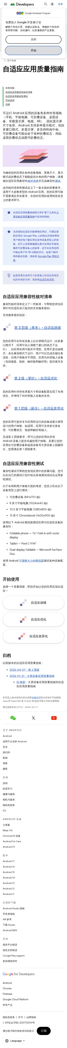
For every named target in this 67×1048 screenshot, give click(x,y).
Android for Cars (12, 841)
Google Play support (14, 955)
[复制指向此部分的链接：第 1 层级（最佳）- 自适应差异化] (17, 413)
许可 (20, 1017)
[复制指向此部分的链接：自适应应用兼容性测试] (47, 464)
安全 (5, 746)
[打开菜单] (5, 4)
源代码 (6, 752)
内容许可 (36, 697)
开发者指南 (9, 913)
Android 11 (8, 894)
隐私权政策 (9, 805)
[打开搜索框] (46, 4)
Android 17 (9, 861)
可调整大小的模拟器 (31, 560)
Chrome (7, 988)
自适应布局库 (47, 279)
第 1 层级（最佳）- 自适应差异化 (39, 408)
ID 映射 (20, 682)
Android (7, 736)
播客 (5, 768)
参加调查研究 (10, 961)
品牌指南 (31, 1017)
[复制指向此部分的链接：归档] (14, 656)
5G (4, 810)
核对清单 (32, 181)
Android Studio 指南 (14, 908)
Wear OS (8, 830)
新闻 (5, 757)
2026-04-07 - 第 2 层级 (24, 670)
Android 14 (9, 877)
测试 (57, 181)
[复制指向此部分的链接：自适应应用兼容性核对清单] (55, 297)
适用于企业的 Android (15, 741)
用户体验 (11, 60)
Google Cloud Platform (15, 999)
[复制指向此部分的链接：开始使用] (22, 580)
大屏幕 (6, 824)
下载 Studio (9, 924)
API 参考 (7, 919)
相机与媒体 (9, 799)
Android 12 (9, 888)
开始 (33, 50)
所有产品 (7, 1004)
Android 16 (9, 866)
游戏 (5, 783)
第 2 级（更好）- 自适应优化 (35, 378)
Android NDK (10, 930)
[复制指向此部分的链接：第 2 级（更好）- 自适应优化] (17, 383)
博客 (5, 763)
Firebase (7, 993)
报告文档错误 (10, 950)
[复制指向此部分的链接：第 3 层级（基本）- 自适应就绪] (17, 333)
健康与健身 (9, 794)
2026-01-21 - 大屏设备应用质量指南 (32, 676)
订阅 (44, 1031)
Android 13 (8, 883)
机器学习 (7, 788)
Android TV (9, 846)
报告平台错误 (10, 944)
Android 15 (9, 872)
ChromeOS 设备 (11, 835)
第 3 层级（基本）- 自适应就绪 (37, 328)
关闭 (33, 39)
